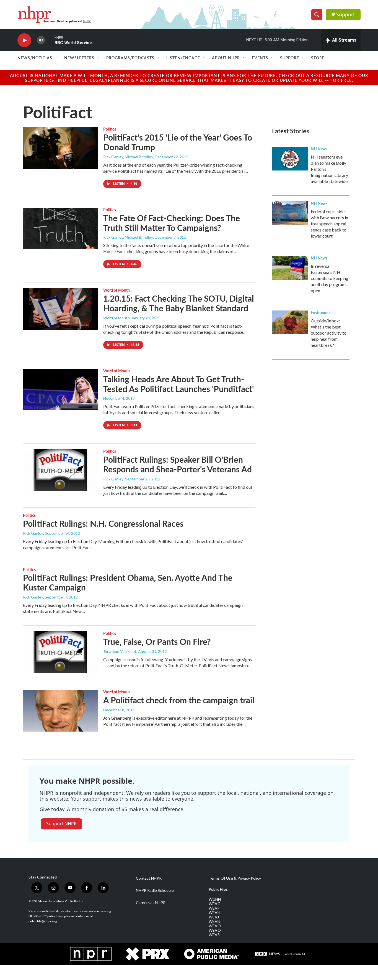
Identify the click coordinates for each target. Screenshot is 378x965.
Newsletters (79, 57)
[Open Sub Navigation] (56, 57)
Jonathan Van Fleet (119, 651)
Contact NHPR (149, 878)
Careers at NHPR (150, 902)
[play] (24, 40)
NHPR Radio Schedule (155, 890)
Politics (109, 129)
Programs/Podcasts (130, 57)
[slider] (50, 40)
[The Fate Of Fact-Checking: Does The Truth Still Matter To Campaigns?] (60, 228)
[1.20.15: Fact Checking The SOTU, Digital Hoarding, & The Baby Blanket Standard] (60, 309)
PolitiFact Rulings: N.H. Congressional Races (103, 523)
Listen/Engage (183, 57)
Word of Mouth (116, 290)
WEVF (214, 908)
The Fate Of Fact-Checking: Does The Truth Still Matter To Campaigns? (171, 222)
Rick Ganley (113, 479)
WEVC (214, 904)
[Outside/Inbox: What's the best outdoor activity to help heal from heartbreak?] (290, 322)
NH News (319, 148)
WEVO (215, 926)
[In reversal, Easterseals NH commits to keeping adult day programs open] (290, 268)
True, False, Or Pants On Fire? (157, 641)
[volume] (41, 40)
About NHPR (226, 57)
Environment (322, 312)
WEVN (214, 921)
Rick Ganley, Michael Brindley (128, 156)
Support (345, 14)
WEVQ (215, 930)
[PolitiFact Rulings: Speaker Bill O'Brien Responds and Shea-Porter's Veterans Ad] (60, 470)
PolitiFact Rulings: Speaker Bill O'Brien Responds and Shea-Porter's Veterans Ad (177, 464)
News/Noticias (34, 57)
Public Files (218, 889)
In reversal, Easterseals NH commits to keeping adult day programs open (329, 278)
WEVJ (214, 917)
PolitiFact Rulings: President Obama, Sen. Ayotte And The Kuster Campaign (127, 582)
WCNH (215, 899)
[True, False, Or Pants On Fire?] (60, 652)
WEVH (214, 912)
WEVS (214, 935)
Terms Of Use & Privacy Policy (235, 878)
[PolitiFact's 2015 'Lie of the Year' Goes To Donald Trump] (60, 148)
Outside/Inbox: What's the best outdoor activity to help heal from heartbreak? (328, 333)
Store (318, 57)
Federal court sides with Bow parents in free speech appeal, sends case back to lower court (329, 223)
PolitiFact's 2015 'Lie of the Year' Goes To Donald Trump (177, 142)
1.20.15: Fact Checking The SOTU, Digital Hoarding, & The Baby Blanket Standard (178, 303)
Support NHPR (61, 824)
